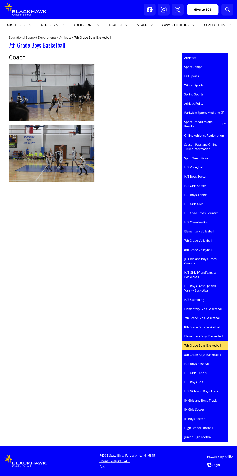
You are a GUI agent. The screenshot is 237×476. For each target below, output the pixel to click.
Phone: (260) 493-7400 (114, 461)
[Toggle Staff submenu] (144, 25)
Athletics (65, 37)
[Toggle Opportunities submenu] (178, 25)
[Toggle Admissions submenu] (86, 25)
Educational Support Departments (32, 37)
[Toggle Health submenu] (118, 25)
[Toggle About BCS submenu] (19, 25)
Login (213, 465)
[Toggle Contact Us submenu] (217, 25)
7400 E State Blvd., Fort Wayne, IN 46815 (127, 455)
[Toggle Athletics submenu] (52, 25)
